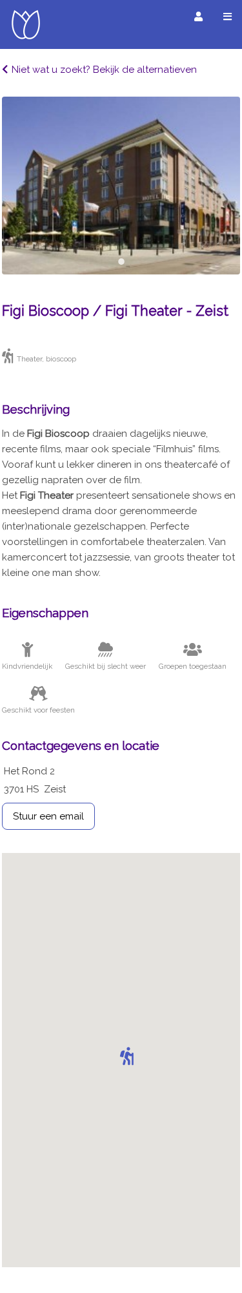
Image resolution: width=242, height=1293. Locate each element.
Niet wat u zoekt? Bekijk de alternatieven (104, 69)
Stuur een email (48, 816)
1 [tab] (121, 261)
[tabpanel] (121, 185)
